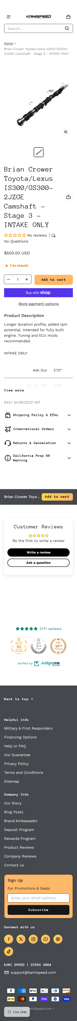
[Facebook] (8, 939)
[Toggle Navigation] (8, 16)
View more (14, 390)
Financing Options (20, 737)
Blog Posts (13, 812)
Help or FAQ (15, 746)
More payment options (38, 304)
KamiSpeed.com (39, 1009)
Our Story (12, 803)
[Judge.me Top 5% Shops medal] (38, 646)
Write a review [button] (39, 552)
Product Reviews (19, 847)
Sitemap (11, 781)
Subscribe (38, 910)
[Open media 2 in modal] (38, 104)
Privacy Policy (16, 763)
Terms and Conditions (23, 772)
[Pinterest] (57, 939)
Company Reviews (20, 856)
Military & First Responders (28, 728)
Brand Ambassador (21, 821)
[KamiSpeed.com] (38, 17)
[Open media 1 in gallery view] (39, 152)
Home (8, 43)
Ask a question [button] (38, 563)
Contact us (14, 865)
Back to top (16, 699)
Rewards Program (20, 838)
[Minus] (8, 279)
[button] (38, 28)
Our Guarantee (17, 755)
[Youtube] (45, 939)
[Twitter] (20, 939)
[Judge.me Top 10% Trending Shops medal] (58, 646)
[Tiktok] (8, 951)
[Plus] (26, 279)
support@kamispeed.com (33, 972)
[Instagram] (33, 939)
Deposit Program (19, 829)
